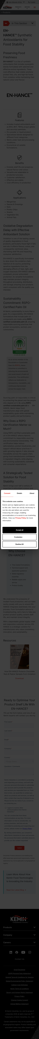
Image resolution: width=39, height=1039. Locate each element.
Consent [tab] (7, 493)
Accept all (19, 530)
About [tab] (32, 493)
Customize (18, 537)
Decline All (19, 544)
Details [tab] (19, 493)
